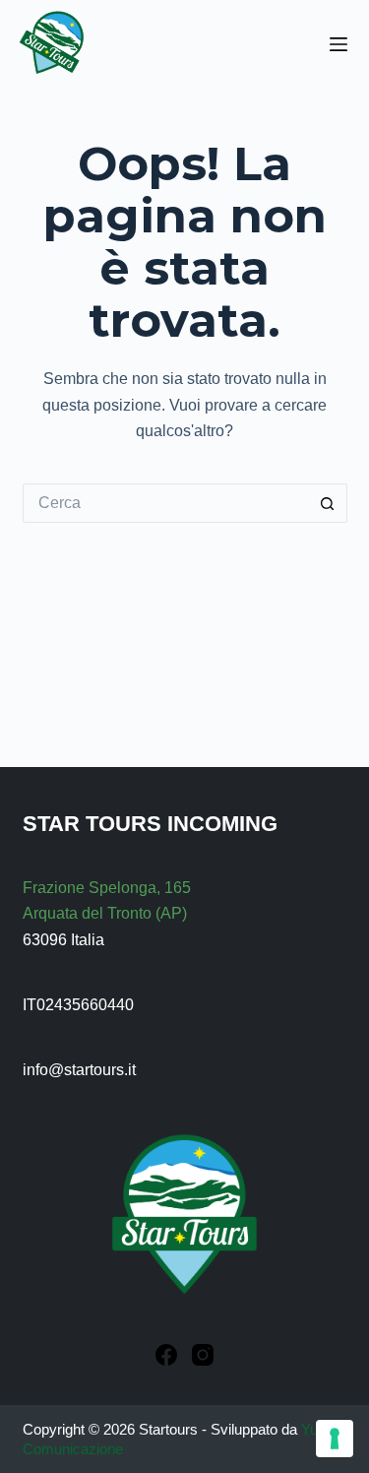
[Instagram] (203, 1355)
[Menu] (338, 44)
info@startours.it (79, 1069)
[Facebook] (166, 1355)
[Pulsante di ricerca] (327, 503)
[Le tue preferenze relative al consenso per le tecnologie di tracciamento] (334, 1438)
